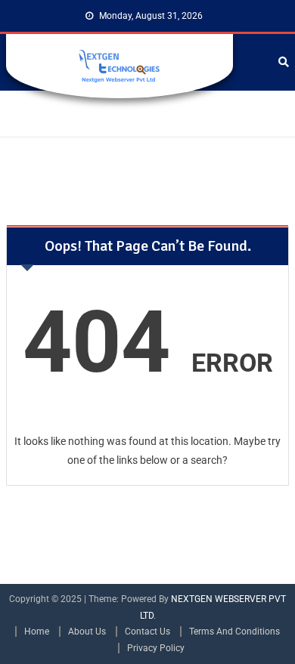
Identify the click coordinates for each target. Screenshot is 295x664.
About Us (87, 631)
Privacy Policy (156, 648)
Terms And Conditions (234, 631)
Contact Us (147, 631)
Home (36, 631)
